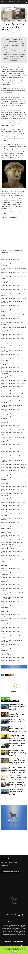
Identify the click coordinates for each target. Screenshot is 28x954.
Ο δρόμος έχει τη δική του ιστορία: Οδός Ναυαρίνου (11, 456)
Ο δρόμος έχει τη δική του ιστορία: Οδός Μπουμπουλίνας (11, 610)
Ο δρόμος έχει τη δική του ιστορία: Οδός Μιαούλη (13, 327)
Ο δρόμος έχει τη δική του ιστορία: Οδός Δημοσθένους (11, 417)
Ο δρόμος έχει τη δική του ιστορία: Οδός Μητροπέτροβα (11, 641)
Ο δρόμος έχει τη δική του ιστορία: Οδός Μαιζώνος (11, 518)
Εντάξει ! (14, 951)
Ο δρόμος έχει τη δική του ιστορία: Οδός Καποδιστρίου (11, 602)
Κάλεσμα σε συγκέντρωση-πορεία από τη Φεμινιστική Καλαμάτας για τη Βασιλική (17, 784)
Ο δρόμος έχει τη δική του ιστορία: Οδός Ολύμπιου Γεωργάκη (11, 319)
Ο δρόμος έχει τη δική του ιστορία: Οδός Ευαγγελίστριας (11, 323)
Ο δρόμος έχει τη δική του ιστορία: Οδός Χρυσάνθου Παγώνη (11, 653)
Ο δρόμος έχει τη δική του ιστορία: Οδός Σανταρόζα (11, 461)
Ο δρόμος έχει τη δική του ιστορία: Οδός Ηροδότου (11, 478)
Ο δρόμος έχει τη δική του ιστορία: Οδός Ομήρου (13, 486)
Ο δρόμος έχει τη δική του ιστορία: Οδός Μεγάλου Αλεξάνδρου (13, 310)
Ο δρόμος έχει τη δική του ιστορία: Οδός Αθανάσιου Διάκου (11, 628)
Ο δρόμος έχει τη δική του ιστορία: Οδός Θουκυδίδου (11, 440)
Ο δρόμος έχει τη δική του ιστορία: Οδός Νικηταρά (11, 632)
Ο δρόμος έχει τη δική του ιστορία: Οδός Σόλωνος (14, 414)
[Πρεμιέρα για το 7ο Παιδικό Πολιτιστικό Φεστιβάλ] (5, 745)
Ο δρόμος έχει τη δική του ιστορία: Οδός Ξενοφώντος (11, 421)
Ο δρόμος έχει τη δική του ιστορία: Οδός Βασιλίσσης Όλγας (11, 536)
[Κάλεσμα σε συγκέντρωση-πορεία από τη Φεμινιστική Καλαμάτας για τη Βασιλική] (5, 784)
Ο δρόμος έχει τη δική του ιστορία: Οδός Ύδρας (13, 390)
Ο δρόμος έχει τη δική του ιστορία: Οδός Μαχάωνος (11, 569)
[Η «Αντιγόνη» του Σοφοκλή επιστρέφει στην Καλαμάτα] (5, 721)
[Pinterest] (9, 675)
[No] (26, 950)
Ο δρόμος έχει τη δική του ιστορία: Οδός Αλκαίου (13, 577)
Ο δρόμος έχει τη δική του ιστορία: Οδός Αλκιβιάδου (11, 410)
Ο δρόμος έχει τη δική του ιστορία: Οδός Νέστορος (11, 346)
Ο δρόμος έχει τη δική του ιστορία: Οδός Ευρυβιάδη (11, 294)
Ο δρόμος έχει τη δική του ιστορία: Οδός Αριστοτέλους (11, 506)
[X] (6, 675)
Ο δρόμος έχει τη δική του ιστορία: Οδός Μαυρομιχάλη (11, 645)
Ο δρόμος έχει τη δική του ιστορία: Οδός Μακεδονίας (11, 387)
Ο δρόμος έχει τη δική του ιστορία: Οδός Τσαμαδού (11, 330)
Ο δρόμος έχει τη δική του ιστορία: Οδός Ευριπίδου (11, 490)
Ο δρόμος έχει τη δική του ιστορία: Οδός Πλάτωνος (11, 510)
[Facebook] (2, 675)
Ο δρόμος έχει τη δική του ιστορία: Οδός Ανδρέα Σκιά (13, 560)
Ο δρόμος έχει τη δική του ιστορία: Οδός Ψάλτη (13, 429)
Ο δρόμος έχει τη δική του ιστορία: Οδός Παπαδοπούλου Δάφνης (11, 543)
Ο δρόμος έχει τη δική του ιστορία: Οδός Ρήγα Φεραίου (12, 314)
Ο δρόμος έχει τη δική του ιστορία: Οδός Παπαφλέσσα (11, 615)
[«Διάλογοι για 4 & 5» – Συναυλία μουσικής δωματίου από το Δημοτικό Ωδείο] (5, 777)
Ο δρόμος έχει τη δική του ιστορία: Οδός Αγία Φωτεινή (12, 339)
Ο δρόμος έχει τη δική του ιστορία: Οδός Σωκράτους (11, 514)
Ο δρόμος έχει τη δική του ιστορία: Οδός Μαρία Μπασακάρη (13, 290)
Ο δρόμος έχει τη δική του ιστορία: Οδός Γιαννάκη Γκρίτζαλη (13, 593)
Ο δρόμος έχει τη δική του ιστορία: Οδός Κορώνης (13, 464)
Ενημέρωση (8, 5)
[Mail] (14, 945)
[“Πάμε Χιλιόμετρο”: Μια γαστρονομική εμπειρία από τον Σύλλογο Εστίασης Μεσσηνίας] (5, 706)
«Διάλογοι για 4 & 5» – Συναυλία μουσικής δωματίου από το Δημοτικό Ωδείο (17, 777)
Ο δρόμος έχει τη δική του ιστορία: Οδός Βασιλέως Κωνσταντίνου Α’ (11, 523)
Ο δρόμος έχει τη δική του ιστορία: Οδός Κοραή (13, 502)
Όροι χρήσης (4, 865)
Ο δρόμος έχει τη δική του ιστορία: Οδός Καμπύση (13, 343)
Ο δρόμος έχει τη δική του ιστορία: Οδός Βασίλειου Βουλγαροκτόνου (11, 306)
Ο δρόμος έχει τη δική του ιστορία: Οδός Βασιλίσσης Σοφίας (11, 531)
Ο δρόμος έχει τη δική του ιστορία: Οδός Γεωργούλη (11, 589)
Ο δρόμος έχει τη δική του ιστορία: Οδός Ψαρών (13, 437)
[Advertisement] (14, 843)
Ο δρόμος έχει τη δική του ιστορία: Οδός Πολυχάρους (11, 585)
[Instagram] (10, 945)
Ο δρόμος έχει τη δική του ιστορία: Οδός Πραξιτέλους (11, 482)
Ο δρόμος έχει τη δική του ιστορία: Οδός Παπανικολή (11, 281)
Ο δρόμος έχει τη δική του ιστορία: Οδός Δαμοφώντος (11, 406)
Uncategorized (4, 793)
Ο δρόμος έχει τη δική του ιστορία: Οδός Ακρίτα (13, 540)
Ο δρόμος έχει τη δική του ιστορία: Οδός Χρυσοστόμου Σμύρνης (11, 368)
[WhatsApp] (12, 675)
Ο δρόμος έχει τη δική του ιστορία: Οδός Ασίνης (13, 467)
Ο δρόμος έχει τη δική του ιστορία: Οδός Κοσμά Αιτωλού (13, 623)
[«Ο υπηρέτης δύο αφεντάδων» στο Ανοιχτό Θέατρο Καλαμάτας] (5, 714)
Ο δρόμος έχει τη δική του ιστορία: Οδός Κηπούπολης (11, 302)
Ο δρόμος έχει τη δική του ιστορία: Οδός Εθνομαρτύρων (11, 580)
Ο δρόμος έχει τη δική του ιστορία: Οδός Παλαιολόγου (11, 573)
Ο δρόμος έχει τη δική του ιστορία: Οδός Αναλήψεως (11, 335)
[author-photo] (14, 689)
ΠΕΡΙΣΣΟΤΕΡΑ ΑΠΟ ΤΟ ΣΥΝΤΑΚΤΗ (10, 700)
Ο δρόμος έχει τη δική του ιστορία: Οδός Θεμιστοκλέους (11, 433)
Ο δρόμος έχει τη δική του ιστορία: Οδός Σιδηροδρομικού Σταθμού (11, 547)
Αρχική (2, 5)
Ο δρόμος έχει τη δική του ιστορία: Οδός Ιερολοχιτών (11, 372)
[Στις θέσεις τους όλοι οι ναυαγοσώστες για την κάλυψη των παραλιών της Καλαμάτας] (5, 791)
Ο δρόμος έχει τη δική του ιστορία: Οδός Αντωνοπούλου (11, 649)
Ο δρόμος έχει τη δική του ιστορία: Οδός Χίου (12, 393)
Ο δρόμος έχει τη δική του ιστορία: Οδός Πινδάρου (11, 498)
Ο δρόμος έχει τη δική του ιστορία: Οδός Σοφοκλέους (11, 494)
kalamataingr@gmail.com (11, 862)
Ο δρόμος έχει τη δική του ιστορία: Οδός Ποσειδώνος (11, 351)
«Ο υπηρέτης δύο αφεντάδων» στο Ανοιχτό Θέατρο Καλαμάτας (16, 714)
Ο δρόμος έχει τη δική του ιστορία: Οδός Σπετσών (11, 397)
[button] (2, 2)
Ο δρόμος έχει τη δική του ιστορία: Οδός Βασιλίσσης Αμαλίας (11, 527)
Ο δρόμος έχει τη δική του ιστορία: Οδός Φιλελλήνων (11, 452)
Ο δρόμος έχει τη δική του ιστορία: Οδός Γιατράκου (11, 636)
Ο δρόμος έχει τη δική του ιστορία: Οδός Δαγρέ (13, 657)
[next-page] (5, 798)
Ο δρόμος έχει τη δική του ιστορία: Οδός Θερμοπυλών (11, 359)
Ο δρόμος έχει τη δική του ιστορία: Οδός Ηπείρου (13, 380)
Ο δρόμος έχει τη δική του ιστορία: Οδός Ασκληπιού (11, 556)
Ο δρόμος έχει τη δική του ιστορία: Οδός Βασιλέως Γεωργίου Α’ (11, 552)
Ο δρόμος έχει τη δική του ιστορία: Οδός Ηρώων (13, 298)
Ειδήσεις (13, 5)
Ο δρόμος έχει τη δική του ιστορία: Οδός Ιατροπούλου (11, 661)
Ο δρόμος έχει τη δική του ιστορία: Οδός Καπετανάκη (11, 426)
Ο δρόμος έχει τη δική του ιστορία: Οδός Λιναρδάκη (11, 363)
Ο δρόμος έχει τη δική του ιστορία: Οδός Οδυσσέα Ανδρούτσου (13, 619)
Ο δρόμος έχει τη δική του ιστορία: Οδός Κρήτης (13, 475)
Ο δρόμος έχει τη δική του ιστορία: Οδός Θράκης (13, 383)
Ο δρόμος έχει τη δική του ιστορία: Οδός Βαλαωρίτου (11, 564)
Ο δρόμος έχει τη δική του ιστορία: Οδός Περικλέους (11, 264)
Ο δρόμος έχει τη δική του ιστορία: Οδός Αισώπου (11, 286)
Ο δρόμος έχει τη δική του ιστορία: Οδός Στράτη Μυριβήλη (13, 273)
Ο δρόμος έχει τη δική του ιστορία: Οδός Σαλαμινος (11, 355)
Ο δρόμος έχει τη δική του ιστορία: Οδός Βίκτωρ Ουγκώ (13, 269)
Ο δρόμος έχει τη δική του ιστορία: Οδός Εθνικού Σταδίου (13, 277)
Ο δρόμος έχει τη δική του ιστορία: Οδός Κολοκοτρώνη (11, 606)
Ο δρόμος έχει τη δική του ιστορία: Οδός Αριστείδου (11, 401)
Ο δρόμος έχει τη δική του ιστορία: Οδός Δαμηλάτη (11, 260)
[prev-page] (2, 798)
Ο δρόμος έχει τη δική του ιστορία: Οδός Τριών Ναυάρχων (13, 376)
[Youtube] (21, 945)
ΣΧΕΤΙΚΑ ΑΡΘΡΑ (6, 698)
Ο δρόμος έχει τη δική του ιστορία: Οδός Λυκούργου (11, 445)
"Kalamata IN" (6, 32)
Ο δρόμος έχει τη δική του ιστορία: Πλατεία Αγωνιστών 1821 (12, 598)
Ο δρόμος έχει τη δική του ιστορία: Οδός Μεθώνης (11, 471)
